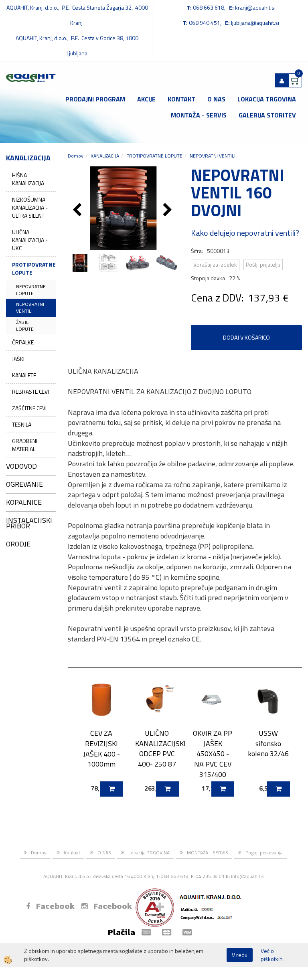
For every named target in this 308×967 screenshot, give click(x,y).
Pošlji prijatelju (263, 264)
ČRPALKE (23, 342)
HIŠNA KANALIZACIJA (28, 179)
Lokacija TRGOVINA (266, 99)
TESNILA (21, 424)
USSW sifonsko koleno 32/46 (268, 743)
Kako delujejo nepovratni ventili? (245, 233)
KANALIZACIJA (105, 156)
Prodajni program (95, 99)
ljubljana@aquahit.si (255, 22)
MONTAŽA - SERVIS (199, 115)
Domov (75, 156)
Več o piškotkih (272, 955)
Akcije (146, 99)
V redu (239, 955)
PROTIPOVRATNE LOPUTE (34, 268)
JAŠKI (18, 358)
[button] (168, 210)
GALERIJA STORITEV (267, 115)
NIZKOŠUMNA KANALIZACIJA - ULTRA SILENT (30, 207)
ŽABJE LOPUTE (25, 325)
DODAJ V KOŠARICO (246, 337)
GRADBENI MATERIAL (24, 445)
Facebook (55, 906)
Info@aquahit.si (248, 876)
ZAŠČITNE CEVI (29, 408)
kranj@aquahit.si (255, 7)
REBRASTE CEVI (30, 391)
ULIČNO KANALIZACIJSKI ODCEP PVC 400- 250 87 (157, 748)
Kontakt (181, 99)
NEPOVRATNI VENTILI (30, 307)
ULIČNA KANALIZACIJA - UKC (30, 240)
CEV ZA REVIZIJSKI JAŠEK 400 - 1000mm (101, 748)
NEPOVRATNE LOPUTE (31, 290)
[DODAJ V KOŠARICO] (111, 789)
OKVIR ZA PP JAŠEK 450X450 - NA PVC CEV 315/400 (212, 754)
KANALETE (24, 375)
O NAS (216, 99)
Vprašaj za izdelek (215, 264)
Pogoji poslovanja (264, 852)
